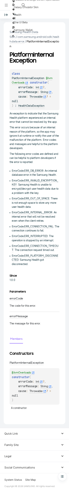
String (44, 92)
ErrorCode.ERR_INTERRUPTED (30, 236)
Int (37, 87)
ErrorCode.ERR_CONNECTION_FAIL (32, 226)
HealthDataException (31, 105)
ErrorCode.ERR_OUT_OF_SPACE (30, 198)
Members (16, 339)
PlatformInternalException (28, 78)
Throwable (36, 96)
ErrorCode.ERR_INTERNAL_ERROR (32, 212)
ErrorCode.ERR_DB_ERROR (27, 170)
